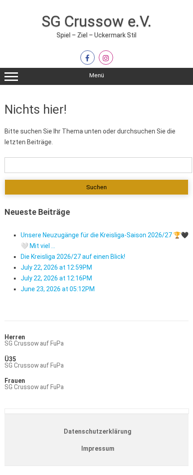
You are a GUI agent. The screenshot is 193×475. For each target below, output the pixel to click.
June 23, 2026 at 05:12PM (58, 289)
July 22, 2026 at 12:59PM (56, 267)
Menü (96, 75)
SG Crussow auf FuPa (34, 343)
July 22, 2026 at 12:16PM (56, 278)
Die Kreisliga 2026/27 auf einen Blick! (73, 256)
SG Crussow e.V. (97, 21)
